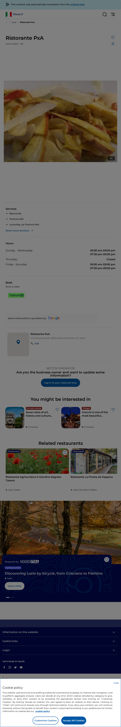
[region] (60, 703)
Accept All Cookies (74, 720)
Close (116, 683)
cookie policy (42, 711)
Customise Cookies (46, 720)
